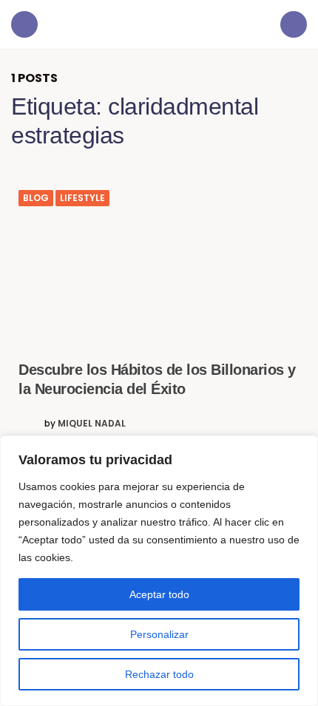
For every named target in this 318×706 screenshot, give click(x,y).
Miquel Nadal (92, 423)
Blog (36, 198)
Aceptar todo (159, 594)
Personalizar (159, 634)
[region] (159, 570)
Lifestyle (82, 198)
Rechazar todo (159, 674)
